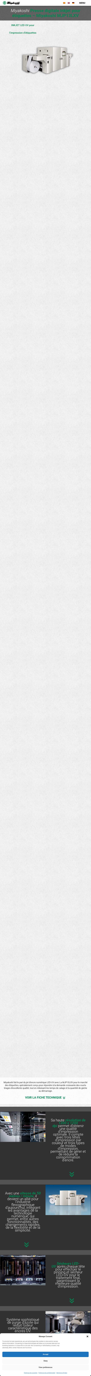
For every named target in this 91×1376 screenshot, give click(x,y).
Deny (46, 1361)
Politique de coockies (30, 1373)
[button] (87, 1336)
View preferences (45, 1367)
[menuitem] (64, 3)
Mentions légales (61, 1373)
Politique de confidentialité (47, 1373)
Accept (45, 1354)
